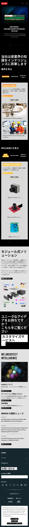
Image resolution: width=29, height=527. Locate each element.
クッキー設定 (14, 518)
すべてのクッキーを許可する (14, 523)
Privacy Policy (8, 516)
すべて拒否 (14, 521)
